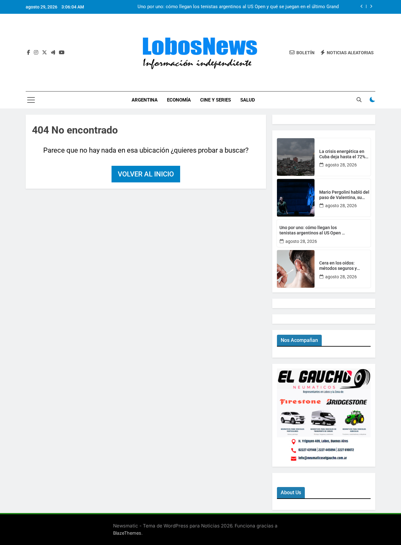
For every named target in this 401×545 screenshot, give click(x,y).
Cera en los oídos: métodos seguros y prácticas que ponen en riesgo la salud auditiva (342, 265)
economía (179, 100)
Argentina (145, 100)
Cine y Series (215, 100)
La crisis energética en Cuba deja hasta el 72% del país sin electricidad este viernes (343, 154)
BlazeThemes (127, 533)
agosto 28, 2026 (341, 164)
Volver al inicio (146, 174)
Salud (247, 100)
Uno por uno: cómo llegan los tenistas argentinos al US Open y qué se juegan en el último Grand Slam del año (238, 6)
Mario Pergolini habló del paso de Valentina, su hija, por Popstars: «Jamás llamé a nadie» (344, 195)
